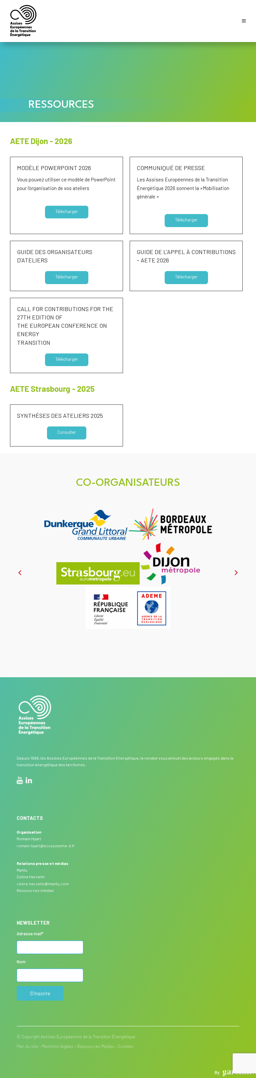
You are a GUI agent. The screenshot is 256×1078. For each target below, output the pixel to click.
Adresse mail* (30, 933)
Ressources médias (35, 890)
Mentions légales (57, 1046)
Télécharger (66, 211)
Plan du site (27, 1046)
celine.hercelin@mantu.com (43, 883)
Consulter (66, 432)
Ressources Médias (95, 1046)
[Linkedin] (29, 781)
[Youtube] (20, 781)
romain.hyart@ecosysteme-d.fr (46, 845)
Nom (21, 961)
